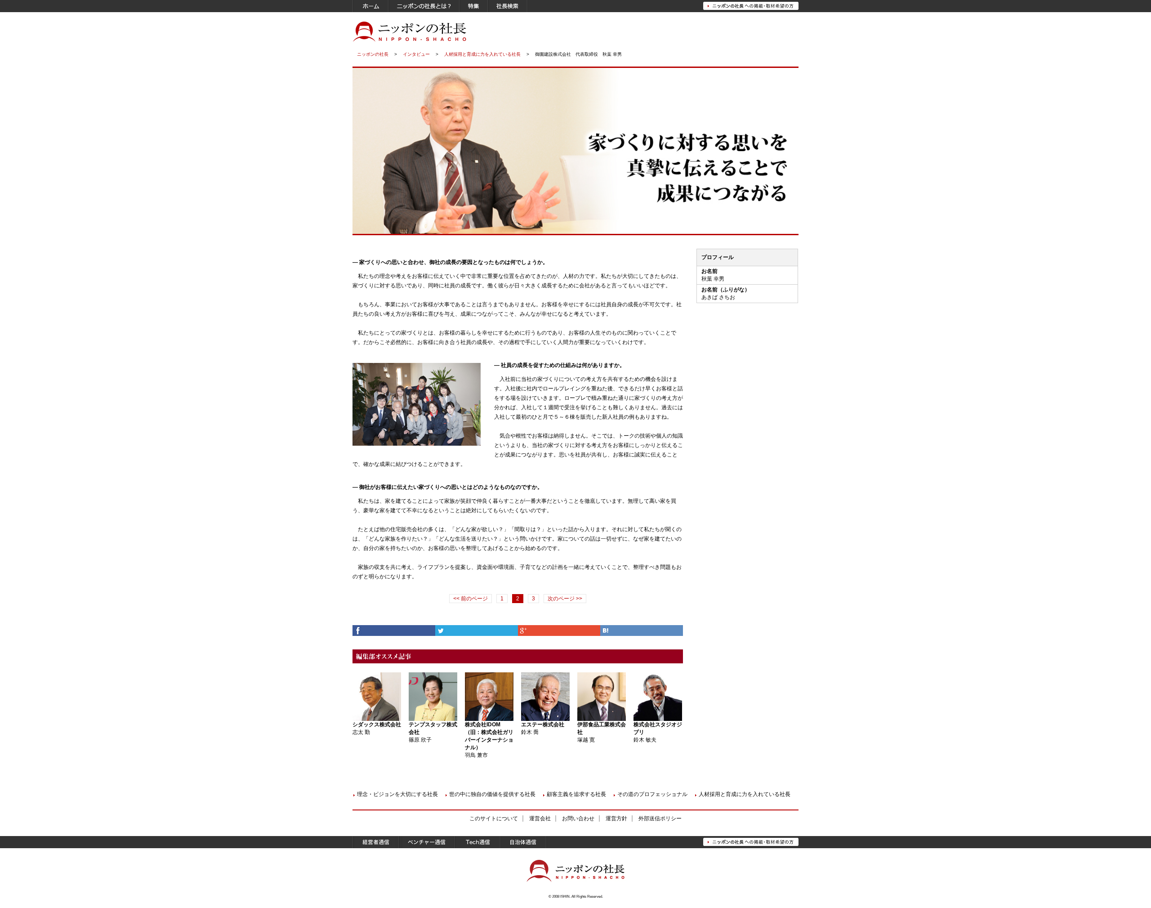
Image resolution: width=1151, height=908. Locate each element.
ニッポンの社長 (372, 54)
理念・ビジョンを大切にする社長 (397, 794)
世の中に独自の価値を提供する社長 (492, 794)
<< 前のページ (470, 598)
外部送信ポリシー (660, 818)
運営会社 (540, 818)
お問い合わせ (578, 818)
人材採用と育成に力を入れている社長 (482, 54)
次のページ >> (565, 598)
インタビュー (416, 54)
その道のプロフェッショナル (652, 794)
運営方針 (616, 818)
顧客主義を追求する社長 (576, 794)
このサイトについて (493, 818)
